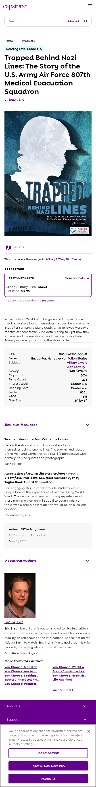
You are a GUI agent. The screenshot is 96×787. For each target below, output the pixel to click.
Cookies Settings (48, 753)
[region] (48, 755)
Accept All (48, 778)
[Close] (89, 731)
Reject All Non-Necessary (48, 766)
